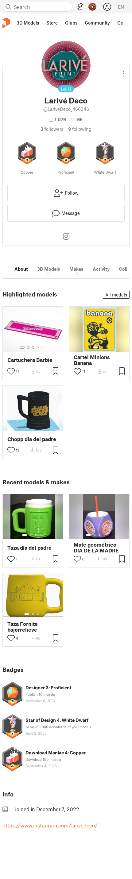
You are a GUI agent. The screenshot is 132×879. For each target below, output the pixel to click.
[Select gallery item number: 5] (42, 347)
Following (79, 129)
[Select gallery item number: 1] (22, 347)
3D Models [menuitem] (28, 22)
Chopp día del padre (31, 439)
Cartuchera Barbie (29, 360)
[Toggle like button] (11, 371)
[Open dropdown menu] (123, 71)
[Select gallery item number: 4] (38, 347)
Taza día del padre (29, 548)
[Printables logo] (6, 22)
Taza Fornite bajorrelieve (22, 627)
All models (116, 294)
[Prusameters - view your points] (92, 7)
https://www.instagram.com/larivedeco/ (50, 825)
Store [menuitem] (52, 22)
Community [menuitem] (97, 22)
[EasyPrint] (80, 7)
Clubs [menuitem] (71, 22)
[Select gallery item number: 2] (28, 347)
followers (52, 129)
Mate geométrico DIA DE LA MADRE (96, 547)
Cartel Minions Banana (92, 360)
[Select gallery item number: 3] (33, 347)
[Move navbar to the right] (126, 23)
